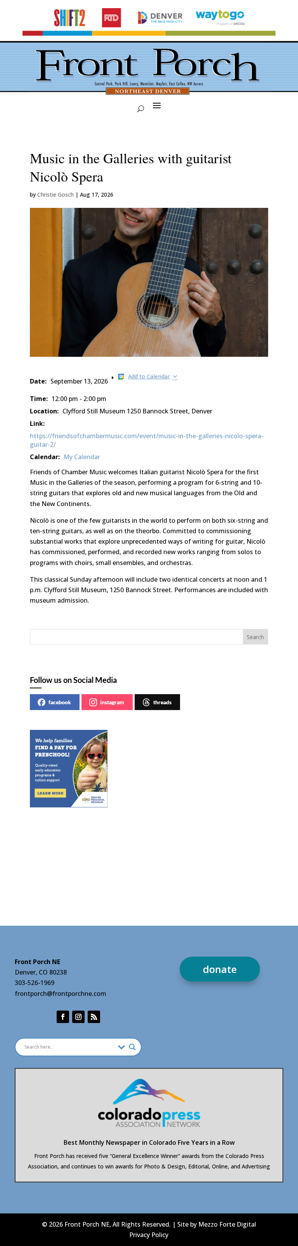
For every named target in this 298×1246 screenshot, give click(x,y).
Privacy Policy (148, 1234)
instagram (112, 702)
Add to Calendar (149, 376)
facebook (60, 702)
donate (220, 969)
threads (162, 702)
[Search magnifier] (132, 1047)
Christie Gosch (55, 194)
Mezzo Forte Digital (227, 1224)
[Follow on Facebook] (63, 1017)
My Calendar (82, 457)
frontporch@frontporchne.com (60, 993)
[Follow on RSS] (94, 1017)
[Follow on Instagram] (78, 1017)
